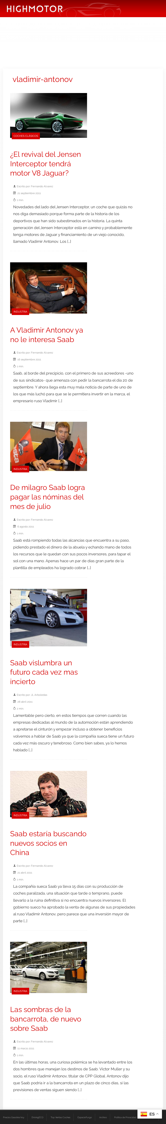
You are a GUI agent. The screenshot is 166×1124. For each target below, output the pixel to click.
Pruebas (33, 27)
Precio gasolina (102, 27)
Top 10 (80, 27)
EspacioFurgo (85, 1117)
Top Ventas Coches (60, 1117)
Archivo (103, 1117)
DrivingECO (37, 1117)
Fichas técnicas (57, 27)
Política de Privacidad (125, 1117)
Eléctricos (13, 27)
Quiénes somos (18, 37)
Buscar (125, 27)
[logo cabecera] (35, 8)
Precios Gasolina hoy (13, 1117)
